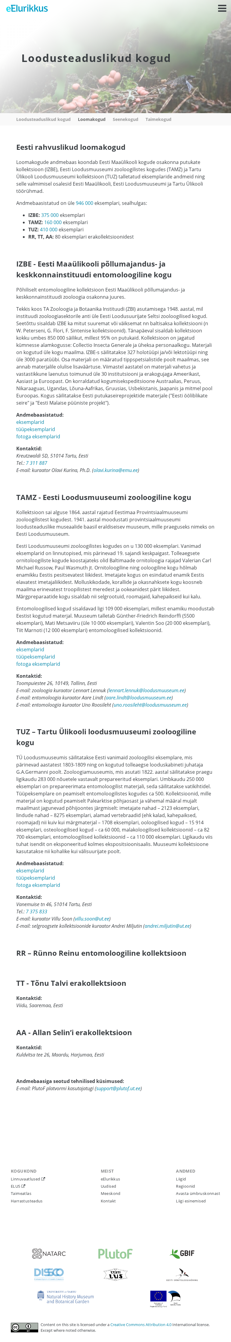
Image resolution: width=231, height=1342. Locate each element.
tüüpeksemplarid (35, 429)
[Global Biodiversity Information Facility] (182, 1254)
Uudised (108, 1186)
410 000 (48, 229)
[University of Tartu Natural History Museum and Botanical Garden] (65, 1297)
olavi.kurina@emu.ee (116, 470)
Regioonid (185, 1186)
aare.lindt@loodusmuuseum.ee (138, 697)
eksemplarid (30, 422)
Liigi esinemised (191, 1201)
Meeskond (111, 1193)
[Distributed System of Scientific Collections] (48, 1274)
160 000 (53, 222)
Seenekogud (125, 119)
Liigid (181, 1179)
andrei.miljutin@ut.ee (167, 926)
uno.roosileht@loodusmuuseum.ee (150, 705)
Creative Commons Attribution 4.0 (141, 1324)
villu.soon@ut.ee (92, 918)
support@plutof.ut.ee (118, 1088)
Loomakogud (92, 119)
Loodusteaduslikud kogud (43, 119)
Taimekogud (158, 119)
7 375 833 (36, 911)
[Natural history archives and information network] (48, 1254)
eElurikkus (110, 1179)
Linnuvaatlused (26, 1179)
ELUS (16, 1186)
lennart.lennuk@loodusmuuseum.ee (146, 690)
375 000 (50, 215)
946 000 (84, 203)
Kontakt (108, 1201)
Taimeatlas (21, 1193)
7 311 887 (36, 463)
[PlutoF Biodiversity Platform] (115, 1254)
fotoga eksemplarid (38, 436)
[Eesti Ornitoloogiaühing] (182, 1274)
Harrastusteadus (27, 1201)
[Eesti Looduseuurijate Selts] (115, 1274)
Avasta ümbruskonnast (198, 1193)
